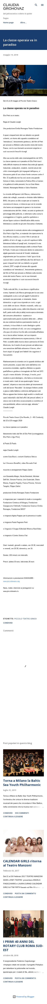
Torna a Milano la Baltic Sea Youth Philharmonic (22, 782)
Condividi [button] (8, 623)
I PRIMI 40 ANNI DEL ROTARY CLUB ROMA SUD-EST (23, 945)
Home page (8, 22)
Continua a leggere (13, 816)
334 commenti (22, 813)
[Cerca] (36, 4)
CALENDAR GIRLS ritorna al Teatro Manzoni (22, 863)
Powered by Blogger (25, 996)
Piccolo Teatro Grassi (25, 618)
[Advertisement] (23, 717)
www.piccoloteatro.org (11, 581)
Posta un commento (25, 893)
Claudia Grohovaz (13, 7)
